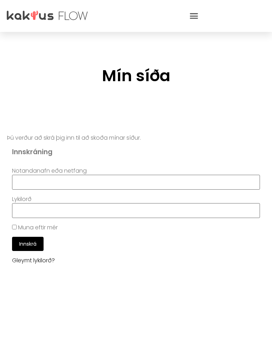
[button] (194, 16)
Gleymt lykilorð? (33, 260)
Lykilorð (22, 199)
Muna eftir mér (37, 227)
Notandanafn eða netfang (49, 171)
